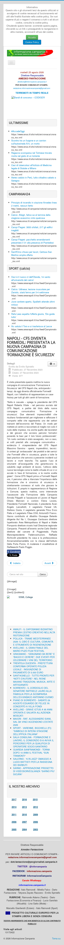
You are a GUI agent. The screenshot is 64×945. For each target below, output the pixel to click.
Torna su (56, 938)
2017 (14, 799)
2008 (14, 821)
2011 (14, 814)
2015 (35, 799)
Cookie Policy (32, 42)
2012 (35, 807)
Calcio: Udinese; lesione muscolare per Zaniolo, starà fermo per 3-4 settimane (30, 291)
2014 (14, 807)
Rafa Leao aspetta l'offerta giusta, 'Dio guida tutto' (33, 315)
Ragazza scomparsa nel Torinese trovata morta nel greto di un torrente (31, 154)
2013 (24, 807)
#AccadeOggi (18, 131)
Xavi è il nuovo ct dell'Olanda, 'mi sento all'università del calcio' (30, 278)
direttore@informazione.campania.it (32, 81)
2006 (35, 821)
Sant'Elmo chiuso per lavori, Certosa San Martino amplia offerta (31, 253)
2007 (24, 821)
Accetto (32, 37)
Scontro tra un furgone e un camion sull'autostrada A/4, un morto (28, 142)
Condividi (14, 551)
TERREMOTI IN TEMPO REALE (32, 92)
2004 (24, 829)
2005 (14, 829)
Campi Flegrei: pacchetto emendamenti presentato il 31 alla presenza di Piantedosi (32, 241)
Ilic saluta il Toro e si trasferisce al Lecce (31, 326)
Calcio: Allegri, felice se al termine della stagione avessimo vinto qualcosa (30, 216)
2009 (35, 814)
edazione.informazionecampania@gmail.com (32, 88)
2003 (35, 829)
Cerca (43, 574)
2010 (24, 814)
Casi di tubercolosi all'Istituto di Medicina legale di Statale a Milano (31, 166)
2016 (24, 799)
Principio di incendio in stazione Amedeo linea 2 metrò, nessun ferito (34, 204)
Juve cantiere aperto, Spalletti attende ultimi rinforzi (33, 303)
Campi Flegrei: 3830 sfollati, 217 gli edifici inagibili (32, 229)
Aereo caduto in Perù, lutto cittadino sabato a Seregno (33, 179)
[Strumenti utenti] (52, 363)
